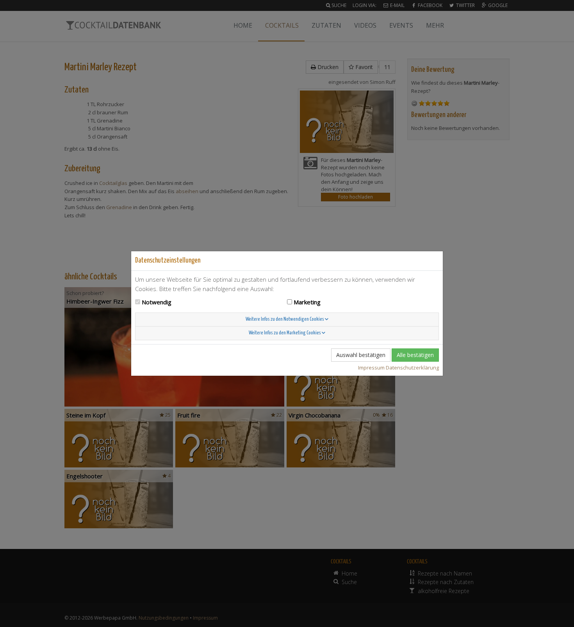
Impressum (371, 367)
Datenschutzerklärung (412, 367)
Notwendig (156, 302)
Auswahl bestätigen (360, 355)
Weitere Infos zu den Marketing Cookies (285, 333)
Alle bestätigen (415, 355)
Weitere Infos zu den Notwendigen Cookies (285, 319)
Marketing (307, 302)
